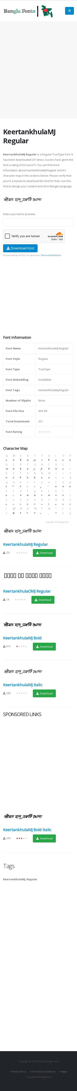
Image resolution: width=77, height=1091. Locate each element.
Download (46, 553)
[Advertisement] (38, 69)
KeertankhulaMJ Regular (25, 544)
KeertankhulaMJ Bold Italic (27, 829)
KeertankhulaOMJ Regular (27, 591)
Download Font (22, 248)
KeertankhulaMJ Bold (22, 638)
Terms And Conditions (43, 1071)
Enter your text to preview (19, 214)
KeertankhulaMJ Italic (23, 684)
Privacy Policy (19, 1071)
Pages (64, 1071)
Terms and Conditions (51, 255)
